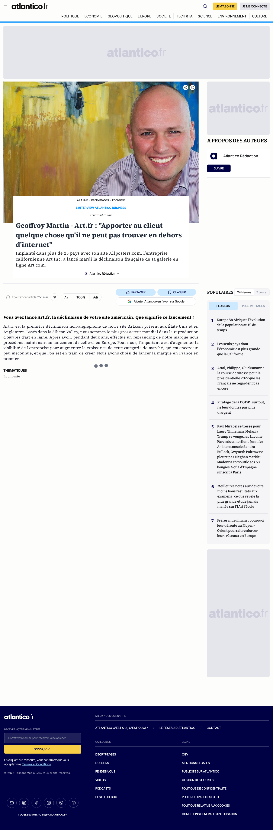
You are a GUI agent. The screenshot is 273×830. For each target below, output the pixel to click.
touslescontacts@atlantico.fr (42, 814)
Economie (118, 200)
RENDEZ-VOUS (105, 771)
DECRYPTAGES (105, 754)
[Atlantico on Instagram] (61, 803)
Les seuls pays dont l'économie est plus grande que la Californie (238, 349)
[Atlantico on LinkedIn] (49, 803)
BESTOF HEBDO (106, 797)
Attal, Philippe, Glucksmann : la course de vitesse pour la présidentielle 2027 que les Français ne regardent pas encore (240, 378)
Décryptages (100, 200)
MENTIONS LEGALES (196, 763)
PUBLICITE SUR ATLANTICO (200, 771)
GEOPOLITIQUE (120, 16)
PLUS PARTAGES (253, 306)
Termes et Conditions (36, 764)
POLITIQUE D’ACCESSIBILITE (201, 797)
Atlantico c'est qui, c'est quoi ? (121, 728)
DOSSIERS (102, 763)
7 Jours (261, 292)
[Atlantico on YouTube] (73, 803)
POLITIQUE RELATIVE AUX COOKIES (206, 805)
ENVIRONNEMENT (232, 16)
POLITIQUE (70, 16)
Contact (214, 728)
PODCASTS (103, 788)
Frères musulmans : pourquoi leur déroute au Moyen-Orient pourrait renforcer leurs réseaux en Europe (240, 528)
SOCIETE (164, 16)
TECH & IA (184, 16)
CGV (185, 754)
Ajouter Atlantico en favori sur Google (159, 301)
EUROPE (144, 16)
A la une (82, 200)
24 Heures (244, 292)
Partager (138, 292)
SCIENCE (205, 16)
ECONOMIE (93, 16)
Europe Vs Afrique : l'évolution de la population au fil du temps (241, 325)
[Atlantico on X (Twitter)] (24, 803)
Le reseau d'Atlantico (177, 728)
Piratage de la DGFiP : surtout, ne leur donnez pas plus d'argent (241, 407)
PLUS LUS (223, 306)
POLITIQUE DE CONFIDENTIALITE (204, 788)
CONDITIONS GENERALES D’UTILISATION (209, 814)
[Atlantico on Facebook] (36, 803)
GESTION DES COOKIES (197, 780)
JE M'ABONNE (225, 6)
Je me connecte (254, 6)
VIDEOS (100, 780)
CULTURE (259, 16)
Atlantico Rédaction (102, 273)
